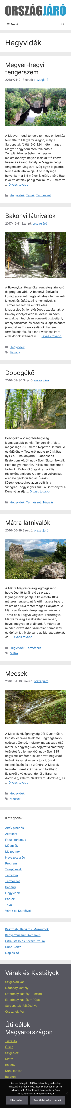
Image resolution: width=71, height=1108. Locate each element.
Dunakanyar (13, 1070)
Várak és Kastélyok (18, 911)
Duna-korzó (13, 947)
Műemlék (11, 845)
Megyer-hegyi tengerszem (24, 68)
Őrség (9, 1047)
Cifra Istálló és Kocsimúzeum (25, 941)
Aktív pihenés (14, 828)
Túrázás (48, 502)
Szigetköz (12, 1053)
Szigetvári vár (14, 982)
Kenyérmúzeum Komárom (22, 935)
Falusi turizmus (15, 839)
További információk (47, 1100)
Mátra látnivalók (27, 522)
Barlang (10, 887)
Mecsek (16, 673)
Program (11, 863)
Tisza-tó (11, 1041)
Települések (13, 869)
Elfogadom (17, 1100)
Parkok (10, 899)
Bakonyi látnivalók (30, 215)
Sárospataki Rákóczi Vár (22, 1005)
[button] (63, 24)
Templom (11, 875)
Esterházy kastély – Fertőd (23, 994)
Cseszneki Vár (15, 1011)
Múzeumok (12, 851)
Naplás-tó (12, 953)
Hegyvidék (17, 195)
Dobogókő (19, 372)
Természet (43, 195)
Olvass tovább (18, 184)
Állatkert (11, 834)
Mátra (14, 653)
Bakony (15, 352)
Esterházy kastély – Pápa (22, 999)
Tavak (30, 195)
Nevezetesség (15, 857)
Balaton (10, 1076)
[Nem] (66, 1093)
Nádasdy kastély (16, 988)
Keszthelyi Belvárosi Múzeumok (27, 929)
